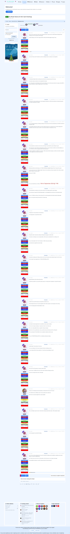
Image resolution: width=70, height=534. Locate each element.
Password (7, 29)
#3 (62, 77)
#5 (62, 121)
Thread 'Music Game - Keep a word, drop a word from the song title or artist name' (27, 513)
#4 (62, 99)
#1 (62, 32)
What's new (30, 1)
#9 (62, 210)
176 (63, 32)
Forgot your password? (9, 33)
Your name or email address (9, 26)
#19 (62, 431)
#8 (62, 188)
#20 (62, 453)
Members (48, 1)
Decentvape (41, 25)
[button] (33, 2)
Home (20, 1)
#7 (62, 166)
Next (26, 29)
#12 (62, 277)
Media (36, 1)
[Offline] (26, 35)
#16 (62, 366)
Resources (42, 1)
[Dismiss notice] (69, 533)
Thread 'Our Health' (25, 509)
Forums (25, 1)
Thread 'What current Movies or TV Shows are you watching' (27, 522)
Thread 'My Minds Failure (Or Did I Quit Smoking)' (27, 506)
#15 (62, 344)
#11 (62, 255)
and (32, 472)
